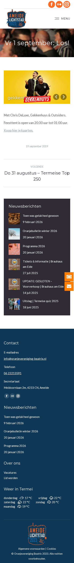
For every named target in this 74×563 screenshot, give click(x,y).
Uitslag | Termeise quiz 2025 (40, 301)
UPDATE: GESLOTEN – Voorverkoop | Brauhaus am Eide (43, 283)
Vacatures (10, 472)
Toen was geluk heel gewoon (41, 215)
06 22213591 (12, 373)
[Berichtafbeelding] (14, 218)
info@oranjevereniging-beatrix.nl (25, 358)
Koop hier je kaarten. (18, 130)
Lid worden (11, 478)
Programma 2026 (34, 246)
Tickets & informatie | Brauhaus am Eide (42, 264)
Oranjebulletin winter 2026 (40, 231)
